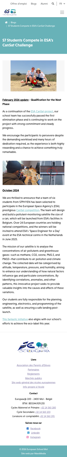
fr (61, 3)
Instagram (35, 437)
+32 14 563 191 (47, 416)
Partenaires (33, 369)
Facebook (35, 428)
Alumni (44, 3)
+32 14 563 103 (42, 412)
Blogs (34, 3)
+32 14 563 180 (48, 407)
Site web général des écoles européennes (33, 382)
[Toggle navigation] (62, 12)
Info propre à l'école (33, 386)
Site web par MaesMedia (33, 453)
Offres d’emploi (18, 3)
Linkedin (35, 432)
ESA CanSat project (42, 111)
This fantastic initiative (15, 319)
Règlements (33, 373)
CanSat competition (27, 210)
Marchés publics (33, 378)
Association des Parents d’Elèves (33, 365)
